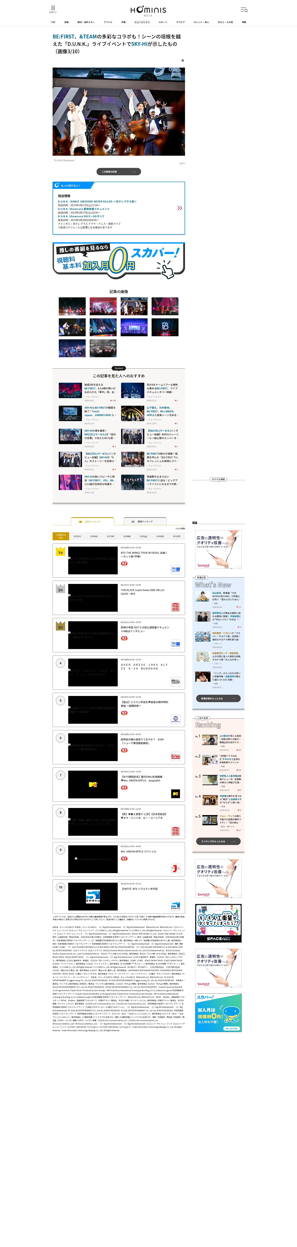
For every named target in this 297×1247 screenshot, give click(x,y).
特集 (244, 22)
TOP (53, 22)
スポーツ (163, 22)
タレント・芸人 (201, 22)
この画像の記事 (109, 171)
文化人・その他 (225, 22)
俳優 (66, 22)
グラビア (180, 22)
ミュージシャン (142, 22)
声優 (123, 22)
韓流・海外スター (86, 22)
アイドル (108, 22)
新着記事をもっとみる (212, 698)
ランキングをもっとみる (213, 841)
